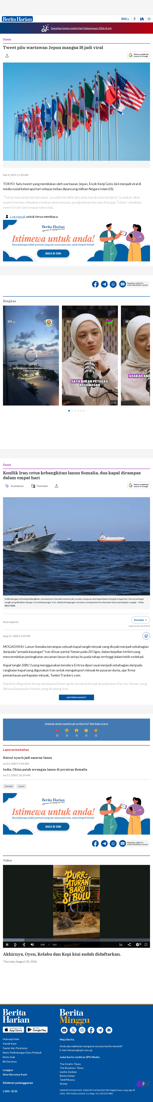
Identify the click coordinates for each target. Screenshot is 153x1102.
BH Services (10, 1061)
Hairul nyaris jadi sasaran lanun (27, 758)
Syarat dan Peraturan (15, 1048)
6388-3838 (10, 1091)
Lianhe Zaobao (68, 1071)
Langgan (8, 1069)
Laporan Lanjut (76, 697)
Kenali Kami (9, 1043)
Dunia (7, 39)
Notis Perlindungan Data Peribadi (22, 1052)
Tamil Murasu (67, 1079)
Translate (42, 485)
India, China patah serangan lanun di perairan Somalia (45, 769)
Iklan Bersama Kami (15, 1074)
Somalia (9, 786)
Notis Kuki (9, 1057)
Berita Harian (67, 1075)
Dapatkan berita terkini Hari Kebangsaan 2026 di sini (81, 28)
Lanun (21, 786)
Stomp (63, 1083)
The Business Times (72, 1067)
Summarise (18, 485)
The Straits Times (70, 1064)
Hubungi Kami (11, 1039)
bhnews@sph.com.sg (80, 1050)
